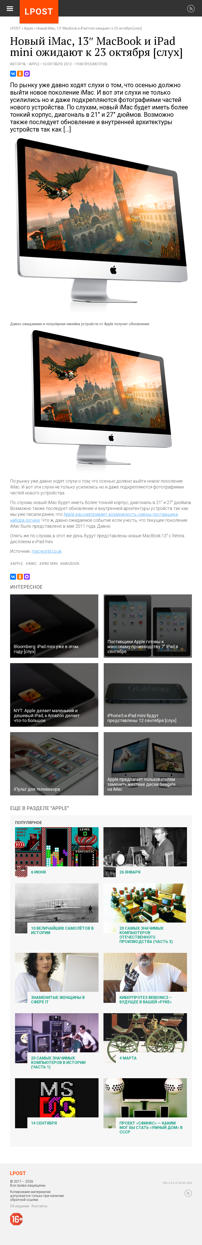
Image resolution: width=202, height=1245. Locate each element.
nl (24, 64)
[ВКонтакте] (13, 74)
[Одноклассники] (20, 74)
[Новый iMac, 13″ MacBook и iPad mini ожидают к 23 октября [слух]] (101, 312)
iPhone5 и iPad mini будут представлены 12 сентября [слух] (141, 718)
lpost (39, 12)
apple (18, 564)
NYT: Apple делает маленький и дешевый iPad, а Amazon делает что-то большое (47, 715)
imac (32, 564)
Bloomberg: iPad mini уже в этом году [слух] (46, 649)
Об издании (19, 1206)
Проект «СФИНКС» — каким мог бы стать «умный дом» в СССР (151, 1127)
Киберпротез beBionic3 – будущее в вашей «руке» (145, 999)
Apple (28, 28)
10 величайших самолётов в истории (62, 930)
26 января (129, 872)
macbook (71, 564)
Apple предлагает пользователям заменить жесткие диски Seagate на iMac (141, 784)
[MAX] (27, 74)
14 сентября (44, 1123)
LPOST (15, 28)
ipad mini (50, 564)
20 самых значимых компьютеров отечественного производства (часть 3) (146, 935)
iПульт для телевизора (37, 789)
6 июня (38, 872)
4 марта (128, 1058)
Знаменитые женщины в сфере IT (58, 999)
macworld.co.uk (47, 551)
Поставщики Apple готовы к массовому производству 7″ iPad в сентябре (142, 646)
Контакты (39, 1206)
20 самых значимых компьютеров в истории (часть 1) (58, 1062)
